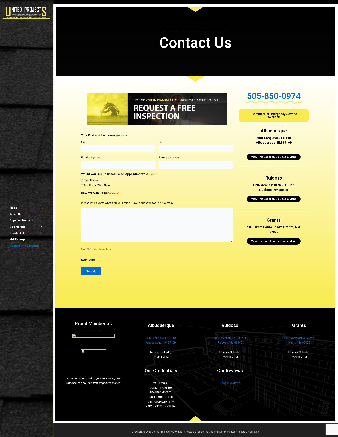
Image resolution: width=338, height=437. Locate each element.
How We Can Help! (100, 193)
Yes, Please (91, 180)
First (84, 142)
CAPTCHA (88, 259)
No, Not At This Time (97, 185)
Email (91, 157)
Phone (169, 157)
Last (161, 142)
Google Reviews (230, 383)
